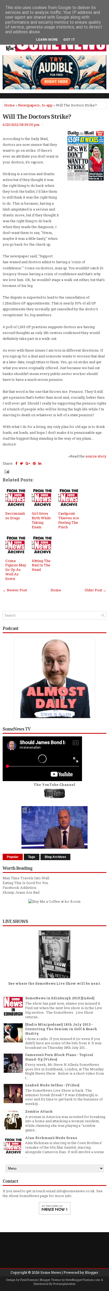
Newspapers (29, 105)
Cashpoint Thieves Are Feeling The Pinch (68, 520)
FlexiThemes (29, 1280)
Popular (13, 857)
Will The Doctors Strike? (37, 116)
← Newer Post (15, 590)
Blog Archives (55, 857)
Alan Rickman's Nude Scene (51, 1137)
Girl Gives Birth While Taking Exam (41, 520)
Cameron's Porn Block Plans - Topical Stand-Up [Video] (59, 1057)
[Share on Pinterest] (34, 463)
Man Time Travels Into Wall (26, 878)
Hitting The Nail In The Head (41, 565)
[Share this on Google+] (27, 463)
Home (9, 105)
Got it (69, 40)
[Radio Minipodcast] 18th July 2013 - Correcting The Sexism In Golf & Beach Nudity (61, 1029)
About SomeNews (24, 1195)
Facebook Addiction (19, 887)
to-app (47, 105)
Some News (50, 1272)
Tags (31, 857)
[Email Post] (6, 471)
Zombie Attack (39, 1111)
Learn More (47, 40)
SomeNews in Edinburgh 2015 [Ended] (59, 998)
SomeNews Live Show (55, 983)
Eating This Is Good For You (25, 882)
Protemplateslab (64, 1284)
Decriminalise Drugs (15, 515)
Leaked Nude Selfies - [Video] (52, 1085)
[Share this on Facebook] (16, 463)
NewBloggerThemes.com (83, 1280)
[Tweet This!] (21, 463)
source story (95, 456)
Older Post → (95, 590)
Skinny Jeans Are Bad (21, 892)
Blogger (91, 1272)
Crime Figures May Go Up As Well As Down (15, 569)
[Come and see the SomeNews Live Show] (54, 978)
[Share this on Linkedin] (40, 463)
